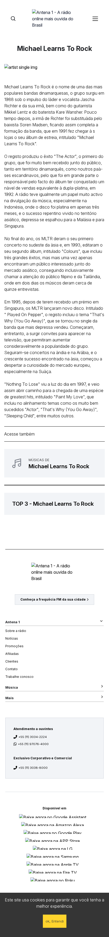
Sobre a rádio (15, 631)
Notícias (11, 638)
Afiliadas (12, 654)
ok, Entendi (55, 921)
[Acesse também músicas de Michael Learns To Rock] (54, 463)
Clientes (11, 661)
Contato (11, 669)
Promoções (14, 646)
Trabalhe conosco (19, 677)
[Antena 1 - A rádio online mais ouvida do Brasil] (54, 18)
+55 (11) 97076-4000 (33, 744)
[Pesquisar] (13, 18)
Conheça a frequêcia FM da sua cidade (53, 599)
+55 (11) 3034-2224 (33, 737)
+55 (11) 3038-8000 (33, 768)
